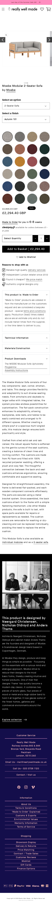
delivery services (37, 270)
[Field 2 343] (20, 174)
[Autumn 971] (44, 149)
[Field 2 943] (32, 174)
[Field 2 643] (32, 161)
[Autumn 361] (7, 149)
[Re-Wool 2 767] (7, 186)
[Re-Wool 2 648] (44, 186)
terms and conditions (35, 311)
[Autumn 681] (32, 149)
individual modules (12, 542)
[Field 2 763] (44, 174)
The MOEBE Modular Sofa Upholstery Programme (24, 365)
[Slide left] (2, 39)
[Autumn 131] (20, 137)
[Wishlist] (42, 9)
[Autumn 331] (44, 137)
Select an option (11, 100)
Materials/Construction (17, 348)
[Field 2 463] (20, 161)
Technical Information (17, 338)
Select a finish (10, 113)
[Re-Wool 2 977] (44, 198)
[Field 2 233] (7, 174)
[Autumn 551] (20, 149)
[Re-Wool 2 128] (32, 186)
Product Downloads (15, 359)
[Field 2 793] (44, 161)
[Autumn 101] (7, 137)
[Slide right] (49, 39)
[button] (3, 9)
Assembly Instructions (16, 370)
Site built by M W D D (26, 900)
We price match (34, 279)
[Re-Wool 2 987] (20, 198)
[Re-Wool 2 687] (7, 198)
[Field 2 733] (7, 161)
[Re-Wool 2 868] (32, 198)
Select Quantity (12, 238)
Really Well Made (24, 898)
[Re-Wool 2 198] (20, 186)
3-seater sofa (40, 542)
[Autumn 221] (32, 137)
